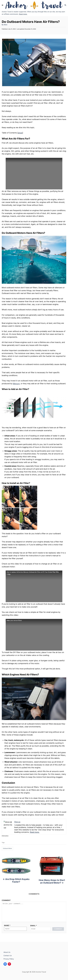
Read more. (23, 14)
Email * (33, 926)
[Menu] (2, 5)
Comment (6, 900)
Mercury (16, 384)
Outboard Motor (7, 848)
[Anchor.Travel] (34, 5)
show (20, 133)
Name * (7, 925)
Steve (5, 24)
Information (5, 836)
